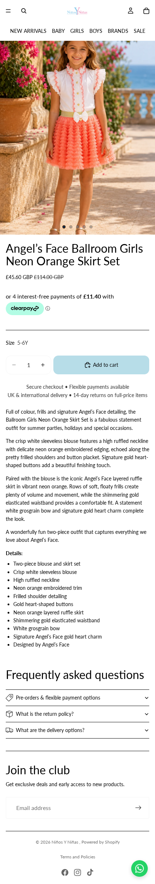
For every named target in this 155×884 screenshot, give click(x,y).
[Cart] (146, 11)
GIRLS (77, 31)
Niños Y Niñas (65, 842)
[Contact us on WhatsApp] (139, 868)
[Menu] (8, 11)
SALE (139, 31)
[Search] (24, 11)
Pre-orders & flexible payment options (58, 697)
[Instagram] (77, 872)
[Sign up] (138, 807)
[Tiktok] (90, 872)
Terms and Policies (77, 856)
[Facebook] (65, 872)
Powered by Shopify (100, 842)
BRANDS (118, 31)
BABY (58, 31)
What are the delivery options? (50, 730)
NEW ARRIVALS (28, 31)
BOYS (95, 31)
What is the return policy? (45, 714)
